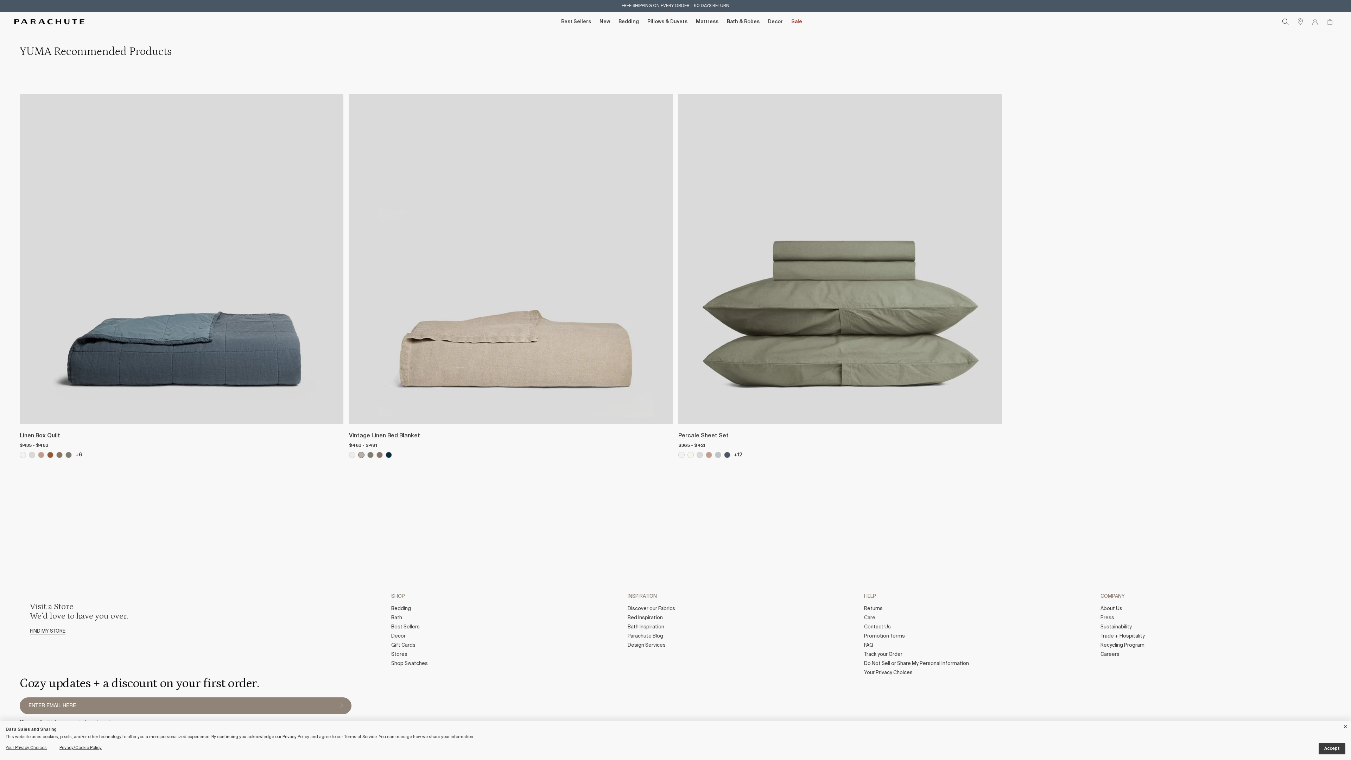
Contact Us (877, 627)
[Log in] (1315, 22)
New (605, 21)
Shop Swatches (409, 663)
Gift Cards (403, 645)
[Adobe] (41, 455)
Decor (775, 21)
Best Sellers (576, 21)
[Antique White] (352, 455)
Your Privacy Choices (888, 672)
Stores (399, 654)
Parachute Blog (645, 636)
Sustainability (1116, 627)
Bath (396, 617)
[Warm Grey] (59, 455)
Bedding (629, 21)
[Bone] (32, 455)
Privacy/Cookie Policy (80, 748)
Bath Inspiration (646, 627)
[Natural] (361, 455)
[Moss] (68, 455)
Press (1107, 617)
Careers (1110, 654)
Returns (873, 608)
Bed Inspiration (645, 617)
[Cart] (1330, 22)
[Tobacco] (50, 455)
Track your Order (883, 654)
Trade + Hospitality (1123, 636)
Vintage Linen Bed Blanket (384, 436)
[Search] (1286, 22)
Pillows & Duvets (667, 21)
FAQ (868, 645)
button (341, 705)
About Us (1111, 608)
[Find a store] (1300, 22)
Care (869, 617)
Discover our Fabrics (651, 608)
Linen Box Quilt (40, 436)
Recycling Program (1122, 645)
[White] (23, 455)
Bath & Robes (743, 21)
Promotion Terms (884, 636)
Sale (796, 21)
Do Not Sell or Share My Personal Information (916, 663)
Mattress (707, 21)
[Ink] (389, 455)
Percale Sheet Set (703, 436)
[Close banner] (1345, 725)
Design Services (647, 645)
